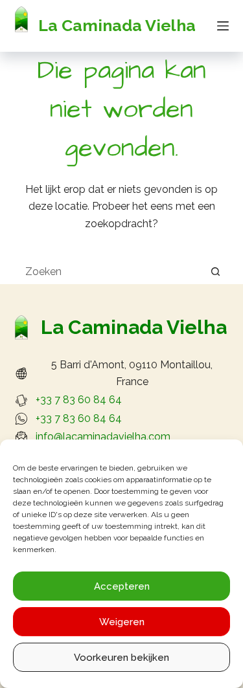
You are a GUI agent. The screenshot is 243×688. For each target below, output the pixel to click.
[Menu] (223, 26)
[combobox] (109, 271)
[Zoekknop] (215, 271)
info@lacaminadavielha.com (103, 436)
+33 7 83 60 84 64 (79, 400)
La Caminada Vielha (117, 25)
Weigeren (122, 622)
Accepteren (122, 586)
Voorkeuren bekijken (121, 657)
